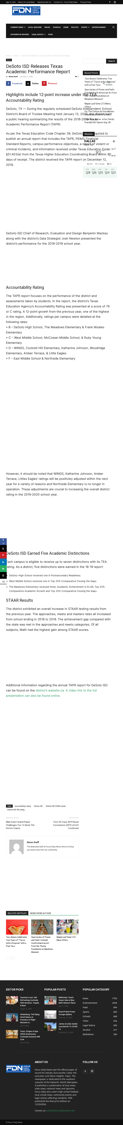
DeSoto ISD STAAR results (56, 806)
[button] (113, 27)
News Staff (13, 76)
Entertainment (99, 27)
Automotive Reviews (19, 34)
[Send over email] (3, 568)
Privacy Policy (85, 2)
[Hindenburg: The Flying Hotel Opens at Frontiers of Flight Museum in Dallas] (12, 1017)
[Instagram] (114, 2)
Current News (16, 27)
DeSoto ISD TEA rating (15, 809)
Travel (47, 27)
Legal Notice (37, 34)
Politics (74, 27)
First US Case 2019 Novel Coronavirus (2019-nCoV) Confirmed (66, 825)
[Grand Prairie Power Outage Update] (50, 1014)
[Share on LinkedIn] (3, 562)
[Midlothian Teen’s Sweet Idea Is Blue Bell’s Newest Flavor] (50, 1000)
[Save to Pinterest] (3, 555)
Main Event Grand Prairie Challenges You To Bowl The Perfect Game (20, 825)
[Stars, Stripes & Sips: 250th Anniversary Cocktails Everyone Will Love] (12, 1034)
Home (8, 55)
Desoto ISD (38, 806)
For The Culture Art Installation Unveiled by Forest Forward (99, 113)
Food (50, 34)
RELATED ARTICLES (17, 913)
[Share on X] (3, 548)
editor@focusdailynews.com (61, 1110)
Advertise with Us (44, 2)
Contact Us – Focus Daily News (66, 2)
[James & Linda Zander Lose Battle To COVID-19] (50, 1027)
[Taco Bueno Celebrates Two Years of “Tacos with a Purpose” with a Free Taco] (17, 927)
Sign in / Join (11, 2)
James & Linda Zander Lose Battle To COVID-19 (68, 1026)
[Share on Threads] (3, 575)
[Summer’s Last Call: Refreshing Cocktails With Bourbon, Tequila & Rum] (12, 1000)
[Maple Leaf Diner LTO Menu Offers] (68, 927)
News (16, 55)
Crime (65, 27)
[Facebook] (110, 2)
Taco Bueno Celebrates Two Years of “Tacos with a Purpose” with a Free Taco (100, 81)
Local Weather (35, 27)
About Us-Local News (26, 2)
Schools (57, 27)
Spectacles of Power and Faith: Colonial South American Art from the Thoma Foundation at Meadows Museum (101, 94)
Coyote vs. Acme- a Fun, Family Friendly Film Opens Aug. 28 (99, 121)
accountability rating (23, 806)
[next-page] (13, 958)
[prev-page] (8, 958)
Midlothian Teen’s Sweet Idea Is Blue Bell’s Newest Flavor (67, 1000)
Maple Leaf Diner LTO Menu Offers (98, 105)
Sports (84, 27)
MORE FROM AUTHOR (40, 913)
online (55, 695)
